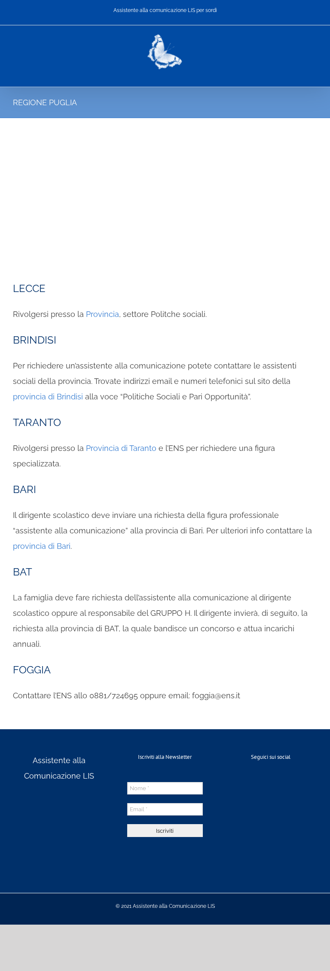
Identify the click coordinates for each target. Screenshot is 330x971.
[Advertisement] (165, 182)
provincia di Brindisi (48, 396)
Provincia (102, 314)
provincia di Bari (41, 546)
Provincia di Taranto (121, 448)
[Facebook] (270, 781)
